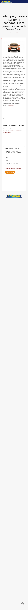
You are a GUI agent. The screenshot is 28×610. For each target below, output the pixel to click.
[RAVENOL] (6, 1)
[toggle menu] (1, 39)
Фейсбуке (11, 105)
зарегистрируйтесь (15, 130)
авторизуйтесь (7, 132)
